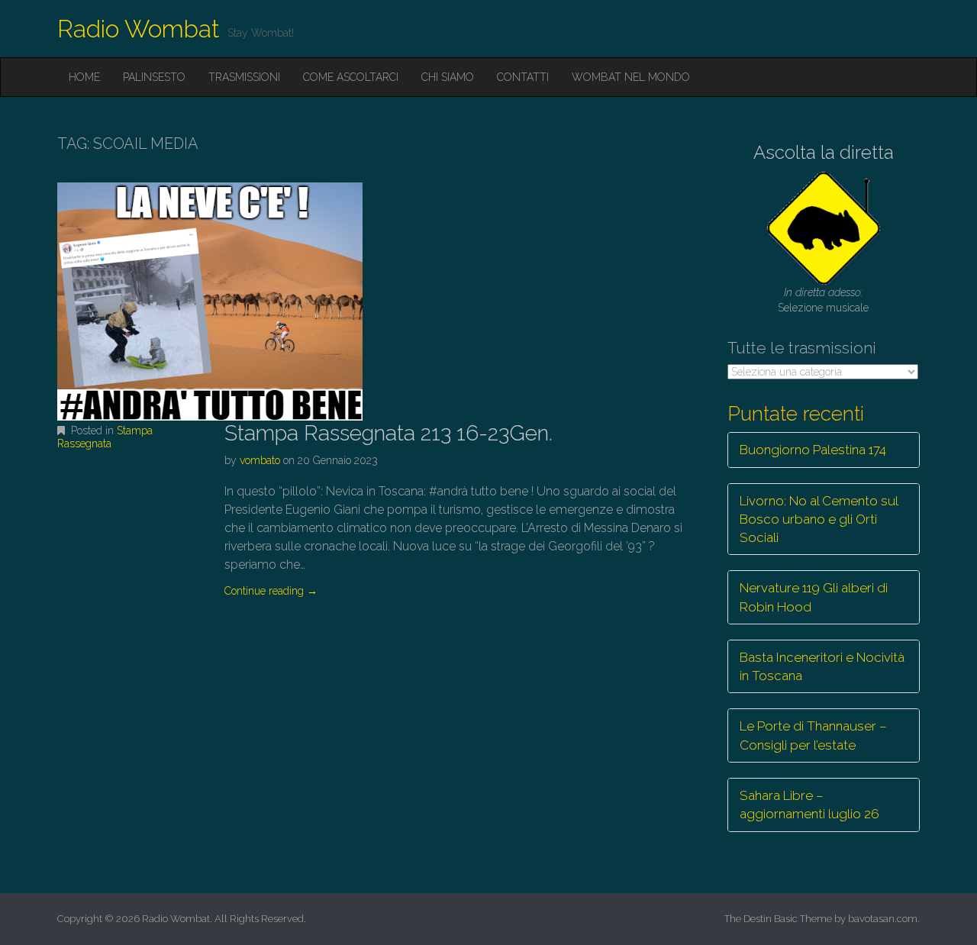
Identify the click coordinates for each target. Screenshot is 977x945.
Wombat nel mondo (631, 77)
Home (84, 77)
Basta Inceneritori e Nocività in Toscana (822, 666)
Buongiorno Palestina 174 (813, 449)
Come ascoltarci (350, 77)
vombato (260, 460)
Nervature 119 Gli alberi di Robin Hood (814, 597)
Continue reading (271, 591)
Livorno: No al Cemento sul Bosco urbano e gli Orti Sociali (819, 519)
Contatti (523, 77)
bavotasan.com (882, 918)
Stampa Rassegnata (105, 437)
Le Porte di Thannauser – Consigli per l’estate (813, 735)
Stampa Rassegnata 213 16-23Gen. (388, 433)
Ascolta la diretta (823, 152)
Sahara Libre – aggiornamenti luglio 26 (809, 804)
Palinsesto (154, 77)
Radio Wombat (138, 29)
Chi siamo (447, 77)
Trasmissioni (244, 77)
